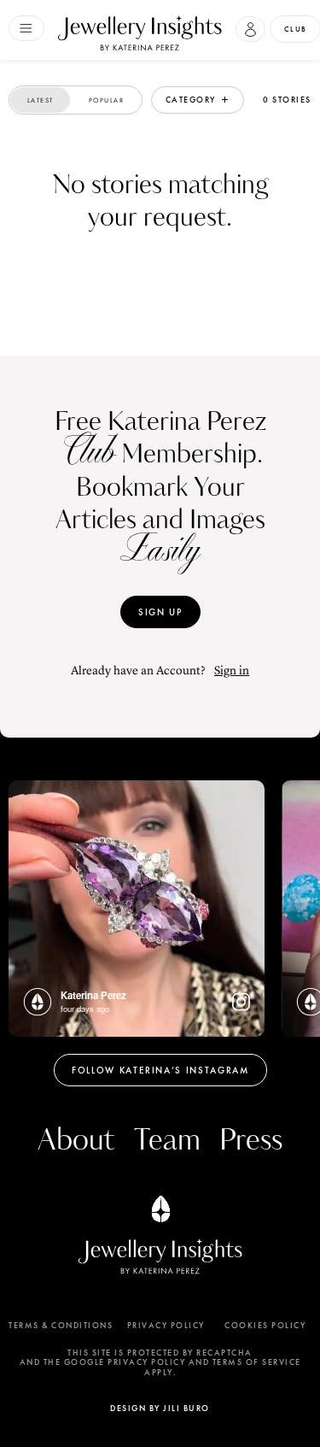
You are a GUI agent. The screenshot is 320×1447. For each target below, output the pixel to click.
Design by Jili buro (160, 1408)
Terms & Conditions (61, 1326)
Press (250, 1140)
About (76, 1140)
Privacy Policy (166, 1326)
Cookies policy (264, 1326)
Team (167, 1140)
